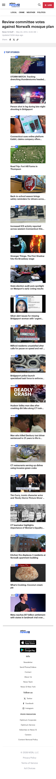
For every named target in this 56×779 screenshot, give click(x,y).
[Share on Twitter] (14, 40)
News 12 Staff (7, 32)
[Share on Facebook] (10, 40)
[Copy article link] (17, 40)
